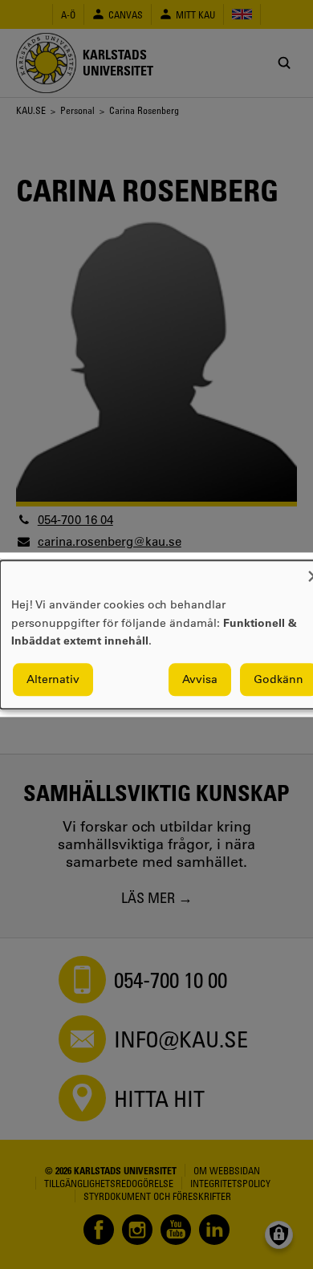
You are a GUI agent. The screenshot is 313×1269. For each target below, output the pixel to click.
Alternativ (52, 679)
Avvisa (199, 679)
